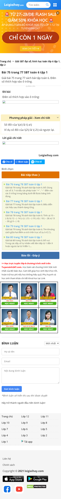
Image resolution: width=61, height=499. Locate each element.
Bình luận (23, 162)
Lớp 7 (5, 429)
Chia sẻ (8, 161)
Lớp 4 (5, 435)
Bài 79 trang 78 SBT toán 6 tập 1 (24, 226)
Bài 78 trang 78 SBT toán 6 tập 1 (24, 212)
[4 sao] (28, 168)
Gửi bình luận (11, 389)
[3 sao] (24, 168)
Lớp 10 (5, 422)
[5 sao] (32, 168)
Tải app (28, 441)
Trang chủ (7, 416)
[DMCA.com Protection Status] (36, 489)
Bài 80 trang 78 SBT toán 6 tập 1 (24, 237)
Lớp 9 (24, 422)
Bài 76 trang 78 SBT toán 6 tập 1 (24, 184)
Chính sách (9, 464)
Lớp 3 (24, 435)
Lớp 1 (5, 441)
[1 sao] (16, 168)
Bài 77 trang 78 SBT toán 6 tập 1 (24, 201)
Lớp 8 (44, 422)
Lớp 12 (25, 416)
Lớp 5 (44, 429)
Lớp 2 (44, 435)
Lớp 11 (45, 416)
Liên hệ (7, 458)
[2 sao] (20, 168)
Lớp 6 (24, 429)
